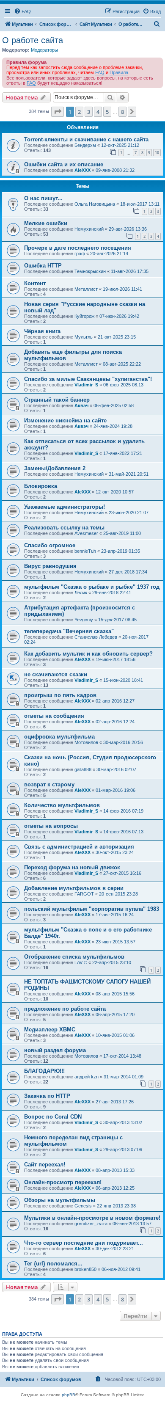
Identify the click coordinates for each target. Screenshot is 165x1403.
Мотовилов (86, 742)
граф (79, 253)
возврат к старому (49, 784)
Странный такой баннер (57, 400)
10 (157, 152)
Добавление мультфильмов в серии (74, 888)
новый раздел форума (55, 1050)
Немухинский (89, 229)
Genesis (83, 1205)
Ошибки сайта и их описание (63, 164)
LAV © (80, 962)
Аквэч (81, 405)
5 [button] (107, 112)
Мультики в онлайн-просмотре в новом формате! (92, 1218)
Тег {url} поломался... (53, 1263)
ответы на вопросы (51, 826)
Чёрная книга (42, 331)
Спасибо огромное (49, 545)
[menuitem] (22, 11)
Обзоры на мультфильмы (59, 1200)
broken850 (85, 1269)
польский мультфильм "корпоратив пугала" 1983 (91, 909)
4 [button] (97, 112)
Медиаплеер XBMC (49, 1029)
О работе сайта (32, 40)
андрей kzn (86, 1076)
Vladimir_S (86, 384)
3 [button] (88, 112)
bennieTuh (85, 551)
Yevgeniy (83, 619)
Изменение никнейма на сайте (65, 420)
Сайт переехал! (44, 1164)
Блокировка (40, 486)
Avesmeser (86, 533)
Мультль (83, 336)
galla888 (82, 769)
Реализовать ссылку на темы (64, 527)
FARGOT (84, 893)
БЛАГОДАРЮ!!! (44, 1071)
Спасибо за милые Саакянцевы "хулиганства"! (88, 379)
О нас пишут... (43, 198)
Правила (119, 72)
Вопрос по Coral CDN (53, 1117)
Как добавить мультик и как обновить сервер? (88, 654)
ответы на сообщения (54, 716)
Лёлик (80, 592)
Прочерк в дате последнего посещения (77, 248)
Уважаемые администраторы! (64, 507)
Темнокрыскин (90, 271)
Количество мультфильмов (62, 805)
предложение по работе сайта (65, 1009)
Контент (35, 283)
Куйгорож (84, 316)
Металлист (86, 289)
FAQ (99, 72)
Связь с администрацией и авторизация (79, 846)
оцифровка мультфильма (59, 736)
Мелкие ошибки (45, 223)
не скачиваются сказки (55, 674)
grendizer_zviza (90, 1223)
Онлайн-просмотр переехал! (63, 1182)
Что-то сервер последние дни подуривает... (83, 1243)
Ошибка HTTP (43, 265)
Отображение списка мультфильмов (74, 957)
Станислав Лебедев (95, 636)
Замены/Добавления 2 (54, 468)
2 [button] (79, 112)
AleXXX (82, 170)
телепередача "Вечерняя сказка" (69, 631)
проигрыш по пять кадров (60, 695)
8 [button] (122, 112)
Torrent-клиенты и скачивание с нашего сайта (86, 139)
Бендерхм (85, 145)
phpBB (68, 1394)
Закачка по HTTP (47, 1096)
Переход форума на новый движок (72, 867)
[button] (57, 112)
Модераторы (44, 49)
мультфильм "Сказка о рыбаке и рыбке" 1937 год (92, 587)
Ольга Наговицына (94, 204)
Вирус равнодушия (50, 566)
